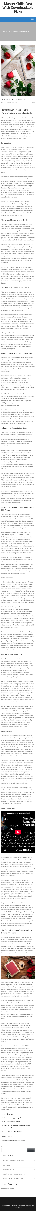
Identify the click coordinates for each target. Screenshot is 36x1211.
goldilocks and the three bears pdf (14, 1174)
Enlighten (20, 1207)
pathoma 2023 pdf (8, 1169)
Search (3, 1147)
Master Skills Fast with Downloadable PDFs (18, 7)
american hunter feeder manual (13, 1178)
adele (16, 102)
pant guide (6, 1165)
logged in (11, 1140)
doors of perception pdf (12, 1121)
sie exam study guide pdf (12, 1118)
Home (3, 31)
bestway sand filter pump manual (13, 1160)
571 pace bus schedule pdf (13, 1131)
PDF (9, 31)
